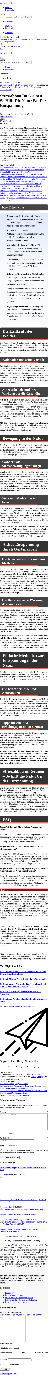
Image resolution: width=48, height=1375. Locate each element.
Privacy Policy (36, 1076)
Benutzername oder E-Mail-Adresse (24, 1352)
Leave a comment (22, 1095)
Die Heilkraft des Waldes (24, 167)
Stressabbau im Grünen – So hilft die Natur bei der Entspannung (21, 188)
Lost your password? (8, 1374)
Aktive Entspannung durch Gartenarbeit (21, 177)
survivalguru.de (6, 3)
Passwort (3, 1360)
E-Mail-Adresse (24, 1138)
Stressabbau (30, 1006)
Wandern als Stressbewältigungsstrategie (19, 173)
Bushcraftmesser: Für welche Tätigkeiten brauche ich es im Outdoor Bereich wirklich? (23, 985)
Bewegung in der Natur (18, 172)
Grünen (23, 1006)
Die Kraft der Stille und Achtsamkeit (19, 184)
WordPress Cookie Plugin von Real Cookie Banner (20, 1315)
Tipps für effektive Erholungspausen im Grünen (20, 185)
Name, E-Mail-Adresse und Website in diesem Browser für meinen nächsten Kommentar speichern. (24, 1151)
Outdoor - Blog (6, 89)
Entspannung (14, 1006)
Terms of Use (31, 1074)
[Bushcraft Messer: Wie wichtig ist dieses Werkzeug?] (22, 1209)
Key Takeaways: (7, 167)
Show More (15, 46)
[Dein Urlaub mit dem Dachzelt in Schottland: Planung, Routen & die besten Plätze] (9, 1195)
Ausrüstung (17, 1219)
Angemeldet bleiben (11, 1364)
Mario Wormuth (6, 116)
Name (3, 1133)
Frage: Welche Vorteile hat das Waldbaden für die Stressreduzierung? (21, 194)
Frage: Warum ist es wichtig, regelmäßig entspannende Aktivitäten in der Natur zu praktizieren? (23, 197)
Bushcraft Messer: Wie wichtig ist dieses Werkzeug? (22, 979)
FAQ (13, 191)
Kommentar (24, 1112)
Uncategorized (6, 1175)
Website (3, 1145)
